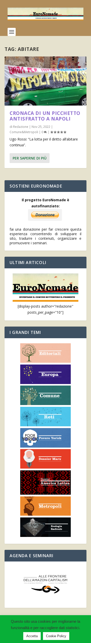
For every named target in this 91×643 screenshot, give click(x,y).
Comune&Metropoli (24, 132)
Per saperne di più (30, 158)
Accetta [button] (32, 636)
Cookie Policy (56, 636)
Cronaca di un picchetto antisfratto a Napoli (45, 116)
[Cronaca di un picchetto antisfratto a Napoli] (45, 81)
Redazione (20, 127)
